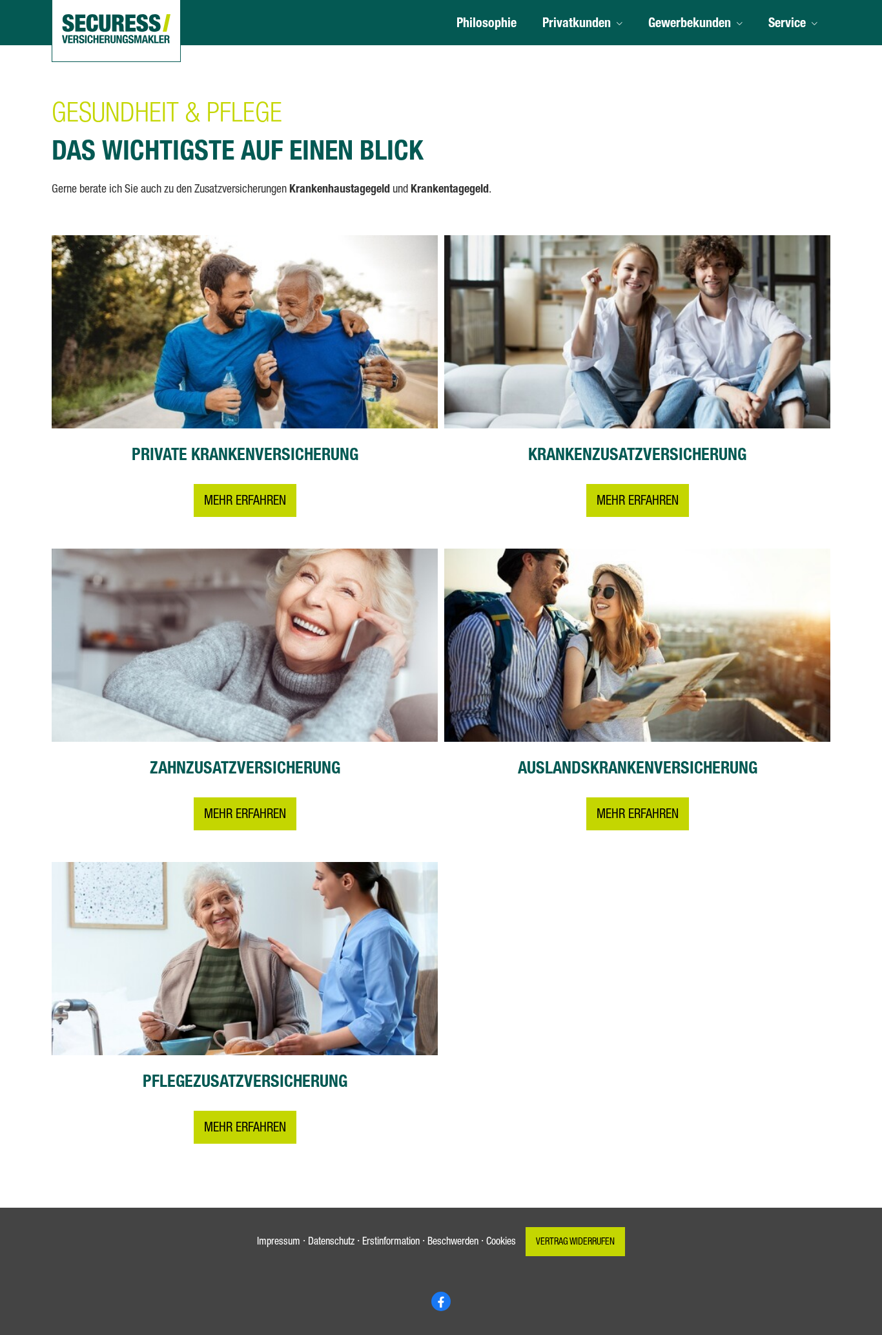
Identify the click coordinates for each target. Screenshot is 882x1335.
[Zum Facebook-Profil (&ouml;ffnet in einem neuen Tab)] (441, 1301)
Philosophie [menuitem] (486, 24)
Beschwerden (452, 1242)
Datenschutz (331, 1242)
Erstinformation (391, 1242)
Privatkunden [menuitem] (576, 24)
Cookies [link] (501, 1242)
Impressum (278, 1242)
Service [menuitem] (787, 24)
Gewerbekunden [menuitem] (689, 24)
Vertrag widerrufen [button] (575, 1242)
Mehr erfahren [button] (245, 502)
